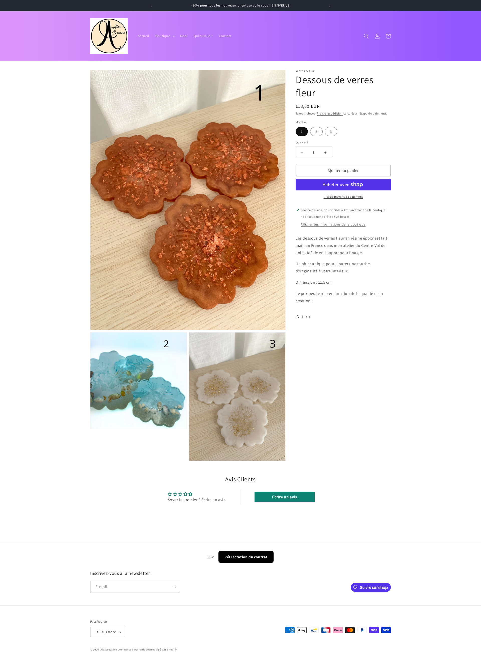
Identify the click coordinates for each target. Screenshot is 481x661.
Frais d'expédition (330, 113)
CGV (210, 557)
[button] (164, 36)
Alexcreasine (108, 649)
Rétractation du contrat (246, 557)
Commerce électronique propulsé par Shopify (147, 649)
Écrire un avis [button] (284, 497)
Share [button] (306, 316)
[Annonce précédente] (151, 5)
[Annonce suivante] (329, 5)
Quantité (302, 143)
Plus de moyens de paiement (343, 196)
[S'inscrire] (174, 587)
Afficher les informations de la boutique (333, 224)
